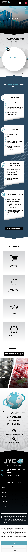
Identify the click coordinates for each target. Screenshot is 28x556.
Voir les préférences (14, 551)
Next (25, 73)
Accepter (14, 543)
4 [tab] (15, 75)
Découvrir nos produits (14, 229)
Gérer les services (14, 538)
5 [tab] (17, 75)
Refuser (14, 547)
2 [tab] (11, 75)
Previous (23, 73)
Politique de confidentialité (18, 553)
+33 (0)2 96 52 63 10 (12, 475)
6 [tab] (20, 75)
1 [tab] (9, 75)
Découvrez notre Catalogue (14, 354)
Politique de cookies (8, 553)
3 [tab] (13, 75)
